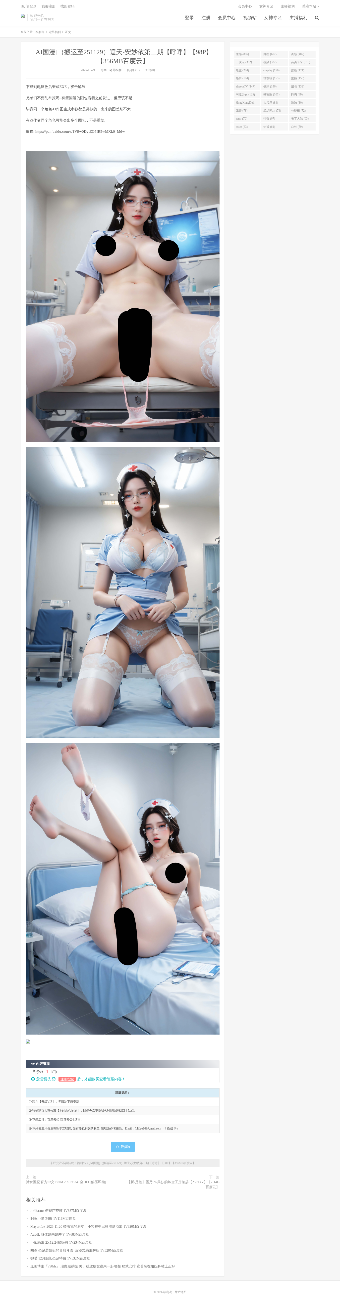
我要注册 (49, 6)
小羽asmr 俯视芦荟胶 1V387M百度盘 (58, 1211)
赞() (125, 1147)
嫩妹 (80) (297, 102)
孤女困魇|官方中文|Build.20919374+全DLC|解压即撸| (66, 1182)
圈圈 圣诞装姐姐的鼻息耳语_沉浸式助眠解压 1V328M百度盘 (76, 1250)
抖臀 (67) (269, 118)
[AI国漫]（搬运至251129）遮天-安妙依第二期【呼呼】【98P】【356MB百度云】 (142, 1163)
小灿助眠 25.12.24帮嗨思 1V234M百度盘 (61, 1242)
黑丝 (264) (242, 70)
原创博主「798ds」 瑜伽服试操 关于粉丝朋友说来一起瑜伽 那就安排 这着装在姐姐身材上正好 (102, 1266)
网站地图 (180, 1292)
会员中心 (227, 17)
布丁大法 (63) (300, 118)
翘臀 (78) (241, 110)
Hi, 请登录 (29, 6)
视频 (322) (270, 62)
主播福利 (298, 17)
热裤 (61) (269, 127)
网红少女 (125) (245, 94)
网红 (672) (270, 54)
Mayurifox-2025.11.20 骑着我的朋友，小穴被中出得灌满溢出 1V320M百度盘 (88, 1226)
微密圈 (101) (271, 94)
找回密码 (67, 6)
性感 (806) (242, 54)
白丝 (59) (297, 127)
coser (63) (242, 127)
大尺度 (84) (270, 102)
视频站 (250, 17)
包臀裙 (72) (298, 110)
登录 (189, 17)
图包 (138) (297, 86)
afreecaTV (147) (245, 86)
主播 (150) (297, 78)
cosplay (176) (271, 70)
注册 (205, 17)
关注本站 (309, 6)
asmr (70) (241, 118)
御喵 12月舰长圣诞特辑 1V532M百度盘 (60, 1258)
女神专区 (273, 17)
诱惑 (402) (297, 54)
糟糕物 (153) (271, 78)
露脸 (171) (297, 70)
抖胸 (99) (297, 94)
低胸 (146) (270, 86)
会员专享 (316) (300, 62)
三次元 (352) (244, 62)
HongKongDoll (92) (245, 103)
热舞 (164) (242, 78)
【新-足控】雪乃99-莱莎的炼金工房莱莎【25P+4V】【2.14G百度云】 (173, 1184)
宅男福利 (55, 32)
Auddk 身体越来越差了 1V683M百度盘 (59, 1234)
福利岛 (23, 18)
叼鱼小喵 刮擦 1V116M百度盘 (53, 1218)
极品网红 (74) (272, 110)
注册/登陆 (67, 1079)
